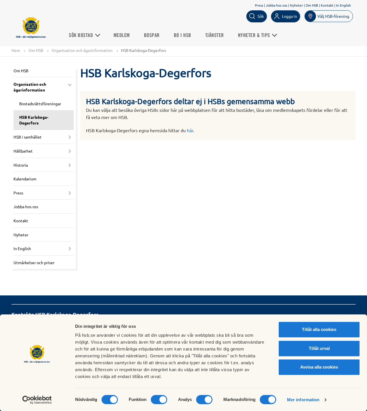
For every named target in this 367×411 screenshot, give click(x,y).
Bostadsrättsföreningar (40, 103)
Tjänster (214, 35)
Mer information (303, 399)
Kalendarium (24, 178)
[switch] (159, 399)
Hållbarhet (23, 150)
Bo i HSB (182, 35)
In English (343, 5)
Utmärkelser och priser (33, 262)
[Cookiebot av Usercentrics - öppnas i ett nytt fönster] (37, 400)
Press (259, 5)
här (190, 130)
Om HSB (312, 5)
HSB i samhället (27, 136)
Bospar (152, 35)
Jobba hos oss (276, 5)
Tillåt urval (319, 348)
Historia (20, 164)
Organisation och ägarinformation (82, 50)
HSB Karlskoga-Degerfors (33, 119)
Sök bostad (81, 35)
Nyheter (296, 5)
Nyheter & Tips (255, 35)
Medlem (122, 35)
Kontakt (327, 5)
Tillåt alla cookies (319, 329)
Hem (15, 50)
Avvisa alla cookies (319, 367)
